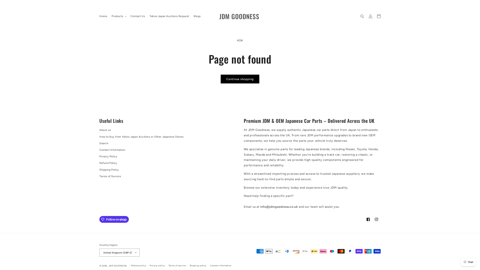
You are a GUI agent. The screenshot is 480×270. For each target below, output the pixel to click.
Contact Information (112, 150)
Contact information (220, 265)
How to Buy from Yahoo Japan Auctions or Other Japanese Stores (141, 136)
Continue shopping (240, 79)
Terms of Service (110, 176)
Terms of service (177, 265)
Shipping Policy (109, 169)
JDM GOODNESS (118, 266)
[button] (118, 16)
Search (104, 143)
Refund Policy (108, 163)
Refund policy (138, 265)
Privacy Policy (108, 156)
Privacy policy (157, 265)
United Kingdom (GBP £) (117, 252)
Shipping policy (198, 265)
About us (105, 130)
